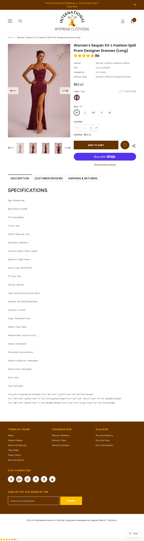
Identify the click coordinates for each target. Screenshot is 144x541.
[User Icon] (123, 21)
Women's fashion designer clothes (113, 63)
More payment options (105, 164)
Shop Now (72, 6)
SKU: (76, 67)
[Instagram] (27, 479)
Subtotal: (78, 134)
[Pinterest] (36, 479)
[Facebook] (11, 479)
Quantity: (78, 121)
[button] (84, 55)
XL (110, 112)
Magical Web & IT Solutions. (104, 520)
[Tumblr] (44, 479)
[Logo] (72, 21)
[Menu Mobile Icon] (10, 21)
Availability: (79, 72)
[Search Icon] (20, 21)
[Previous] (13, 90)
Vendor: (77, 63)
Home (11, 37)
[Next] (65, 90)
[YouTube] (52, 479)
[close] (135, 5)
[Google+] (19, 479)
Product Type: (80, 77)
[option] (39, 90)
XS (93, 112)
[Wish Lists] (124, 145)
